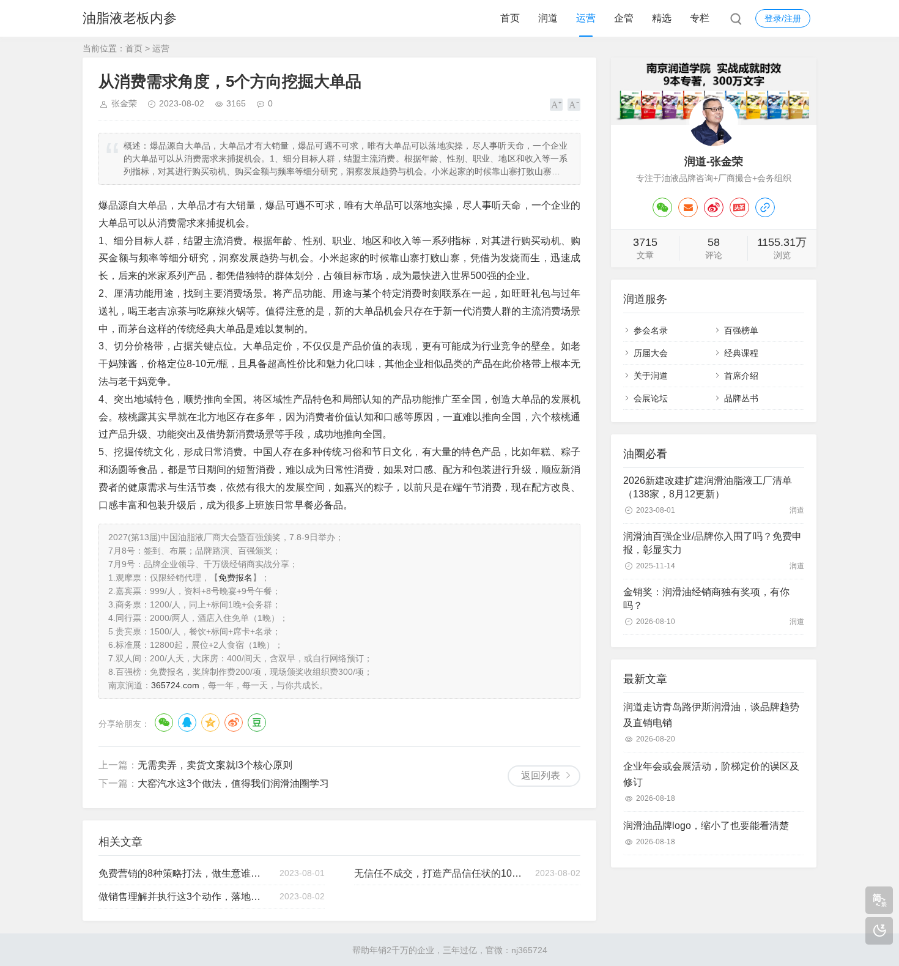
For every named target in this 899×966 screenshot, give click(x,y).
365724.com (175, 685)
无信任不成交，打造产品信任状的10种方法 (439, 873)
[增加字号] (556, 104)
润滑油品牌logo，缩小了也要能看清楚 (706, 825)
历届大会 (651, 353)
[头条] (739, 207)
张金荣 (124, 103)
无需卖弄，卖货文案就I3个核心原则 (215, 765)
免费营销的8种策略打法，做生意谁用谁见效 (183, 873)
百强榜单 (741, 330)
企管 (624, 18)
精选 (661, 18)
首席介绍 (741, 376)
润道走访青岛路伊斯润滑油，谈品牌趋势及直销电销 (711, 715)
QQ (187, 722)
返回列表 (540, 775)
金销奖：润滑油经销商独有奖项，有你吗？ (706, 599)
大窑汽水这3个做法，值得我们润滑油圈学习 (233, 783)
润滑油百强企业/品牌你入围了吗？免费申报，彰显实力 (712, 543)
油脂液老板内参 (130, 18)
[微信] (662, 207)
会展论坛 (651, 398)
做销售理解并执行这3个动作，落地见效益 (183, 896)
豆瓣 (257, 722)
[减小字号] (574, 104)
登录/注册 (782, 18)
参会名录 (651, 330)
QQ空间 (210, 722)
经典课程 (741, 353)
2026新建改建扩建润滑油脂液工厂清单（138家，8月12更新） (707, 487)
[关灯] (879, 931)
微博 (233, 722)
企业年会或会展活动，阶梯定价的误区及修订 (711, 774)
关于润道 (651, 376)
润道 (548, 18)
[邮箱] (688, 207)
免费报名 (235, 577)
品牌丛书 (741, 398)
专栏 (699, 18)
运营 (586, 18)
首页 (510, 18)
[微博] (713, 207)
